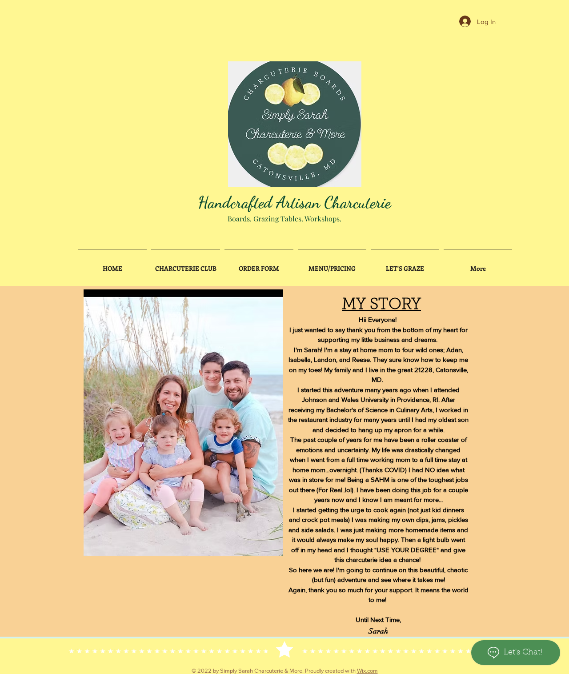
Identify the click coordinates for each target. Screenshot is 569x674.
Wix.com (367, 670)
